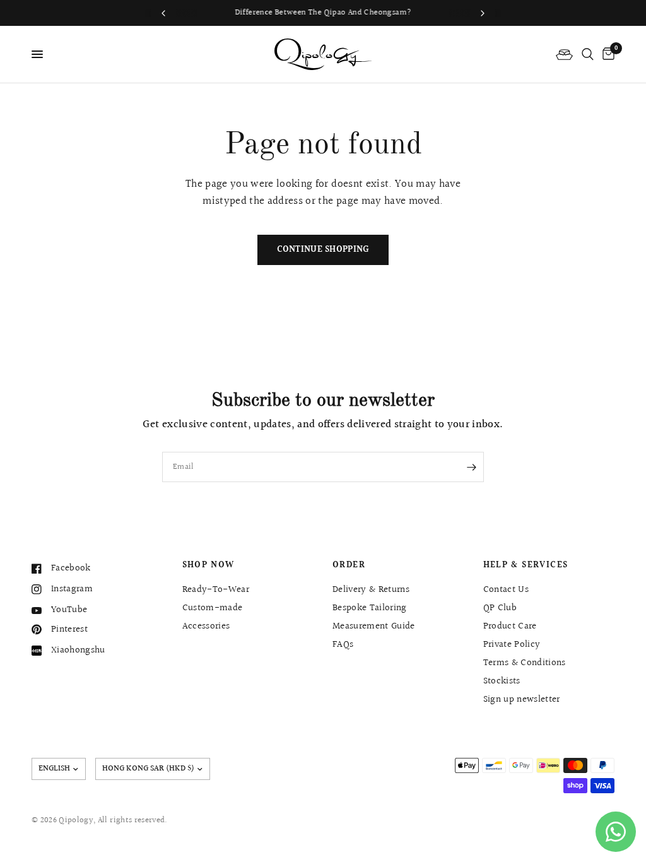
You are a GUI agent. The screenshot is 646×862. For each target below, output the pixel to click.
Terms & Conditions (524, 663)
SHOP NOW (208, 565)
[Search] (587, 54)
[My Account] (564, 54)
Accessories (206, 626)
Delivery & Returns (370, 589)
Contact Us (506, 589)
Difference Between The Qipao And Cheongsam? (323, 12)
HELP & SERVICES (525, 565)
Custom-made (212, 608)
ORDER (348, 565)
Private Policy (512, 644)
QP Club (500, 608)
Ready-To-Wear (215, 589)
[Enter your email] (471, 467)
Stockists (501, 681)
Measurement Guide (373, 626)
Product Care (510, 626)
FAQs (342, 644)
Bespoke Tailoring (369, 608)
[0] (606, 54)
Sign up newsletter (521, 699)
